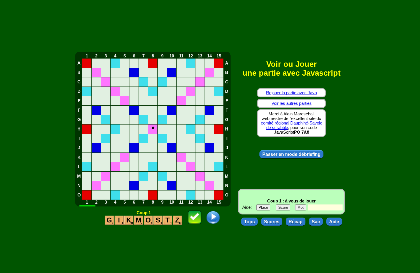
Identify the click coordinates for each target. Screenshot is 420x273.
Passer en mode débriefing (291, 154)
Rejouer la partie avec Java (291, 93)
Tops (249, 221)
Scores (271, 221)
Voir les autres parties (291, 103)
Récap (296, 221)
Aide (334, 221)
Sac (316, 221)
